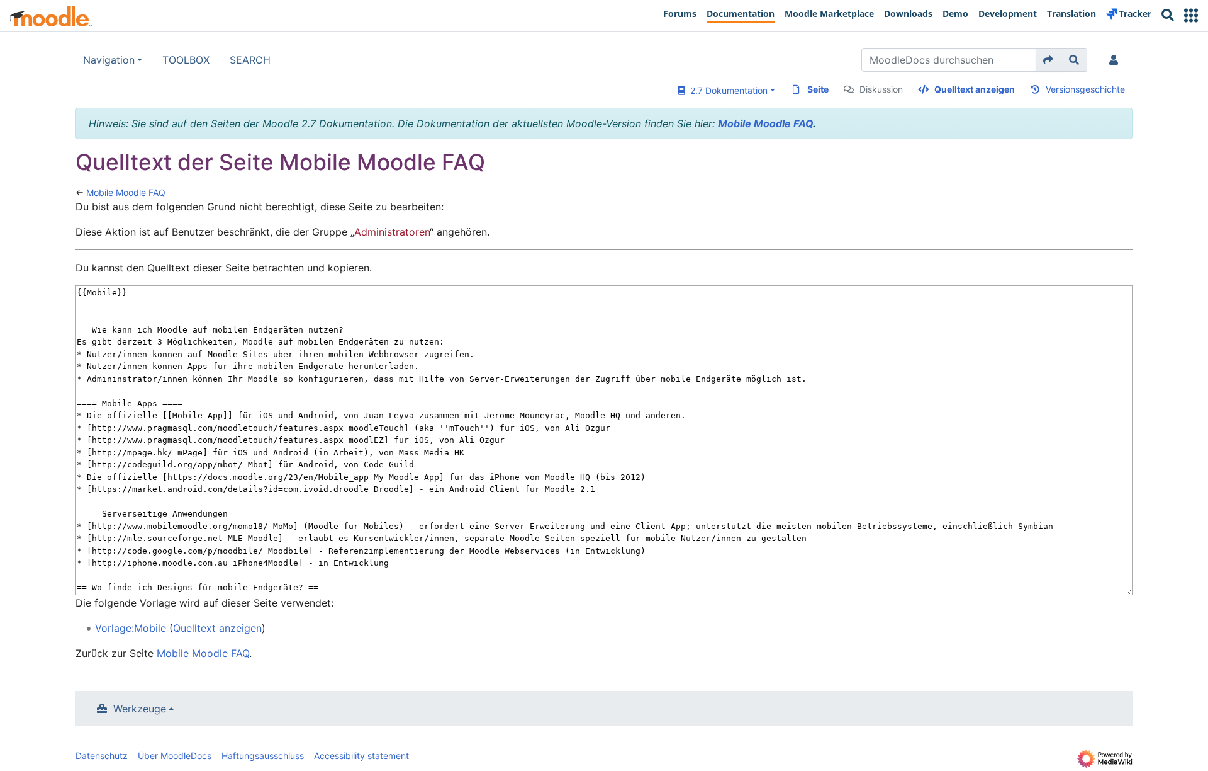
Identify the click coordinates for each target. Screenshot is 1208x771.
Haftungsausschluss (262, 755)
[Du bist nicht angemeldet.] (1116, 59)
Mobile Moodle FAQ (765, 123)
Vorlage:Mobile (130, 628)
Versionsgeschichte (1085, 89)
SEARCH (250, 60)
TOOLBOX (186, 60)
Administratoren (392, 232)
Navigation (109, 60)
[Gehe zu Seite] (1048, 60)
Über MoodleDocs (174, 755)
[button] (1191, 15)
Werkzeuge (139, 708)
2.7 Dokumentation (726, 90)
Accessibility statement (361, 755)
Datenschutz (102, 755)
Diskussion (881, 89)
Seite (818, 89)
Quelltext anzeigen (974, 89)
